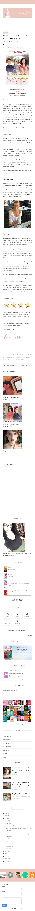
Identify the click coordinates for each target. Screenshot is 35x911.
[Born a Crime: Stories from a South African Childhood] (29, 710)
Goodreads (27, 616)
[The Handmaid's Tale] (12, 721)
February (8, 846)
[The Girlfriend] (8, 705)
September (9, 826)
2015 (6, 856)
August (8, 838)
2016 (6, 853)
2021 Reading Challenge (14, 670)
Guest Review (7, 747)
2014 (6, 859)
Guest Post (6, 743)
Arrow (5, 32)
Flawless (10, 574)
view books (22, 679)
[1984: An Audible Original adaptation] (8, 719)
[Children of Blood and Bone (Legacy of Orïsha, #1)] (22, 721)
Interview (6, 750)
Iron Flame (10, 567)
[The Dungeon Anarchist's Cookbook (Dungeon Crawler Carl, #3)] (5, 594)
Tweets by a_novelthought (10, 690)
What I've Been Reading (17, 696)
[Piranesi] (19, 715)
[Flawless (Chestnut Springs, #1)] (5, 578)
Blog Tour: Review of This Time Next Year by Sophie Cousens (22, 795)
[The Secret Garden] (15, 710)
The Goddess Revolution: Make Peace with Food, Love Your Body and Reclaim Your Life (18, 583)
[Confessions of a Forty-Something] (22, 710)
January (8, 848)
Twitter (17, 616)
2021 (6, 813)
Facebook (7, 623)
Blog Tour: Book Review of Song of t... (11, 452)
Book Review (22, 357)
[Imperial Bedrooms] (29, 715)
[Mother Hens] (5, 705)
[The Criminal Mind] (26, 705)
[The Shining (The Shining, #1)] (19, 710)
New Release (6, 753)
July (7, 841)
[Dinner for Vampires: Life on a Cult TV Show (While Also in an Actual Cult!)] (15, 716)
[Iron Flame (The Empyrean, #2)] (5, 571)
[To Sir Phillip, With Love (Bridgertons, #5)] (12, 716)
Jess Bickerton (9, 47)
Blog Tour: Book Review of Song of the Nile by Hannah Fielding (21, 770)
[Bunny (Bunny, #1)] (22, 705)
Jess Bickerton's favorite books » (23, 725)
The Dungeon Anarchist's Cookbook (17, 591)
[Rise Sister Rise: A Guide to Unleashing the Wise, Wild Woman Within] (8, 716)
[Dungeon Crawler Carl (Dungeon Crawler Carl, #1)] (19, 705)
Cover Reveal (7, 740)
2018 (6, 821)
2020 (6, 816)
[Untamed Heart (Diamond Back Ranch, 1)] (19, 721)
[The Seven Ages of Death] (22, 716)
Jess (10, 673)
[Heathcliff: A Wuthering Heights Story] (8, 708)
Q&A (4, 757)
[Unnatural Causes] (5, 721)
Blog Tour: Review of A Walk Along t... (12, 398)
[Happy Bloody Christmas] (5, 716)
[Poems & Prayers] (26, 715)
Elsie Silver (11, 576)
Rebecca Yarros (12, 569)
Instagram (7, 616)
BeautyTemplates (22, 908)
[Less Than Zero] (29, 721)
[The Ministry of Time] (5, 710)
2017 (6, 851)
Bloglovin (17, 623)
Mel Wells (7, 587)
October (8, 823)
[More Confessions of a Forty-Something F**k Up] (29, 705)
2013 (6, 861)
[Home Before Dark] (26, 710)
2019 (6, 818)
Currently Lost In (18, 562)
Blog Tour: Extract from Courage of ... (11, 425)
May (7, 843)
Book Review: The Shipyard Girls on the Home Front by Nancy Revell (20, 785)
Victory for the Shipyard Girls (16, 359)
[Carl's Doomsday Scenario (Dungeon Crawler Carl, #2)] (15, 705)
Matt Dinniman (12, 593)
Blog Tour (15, 357)
